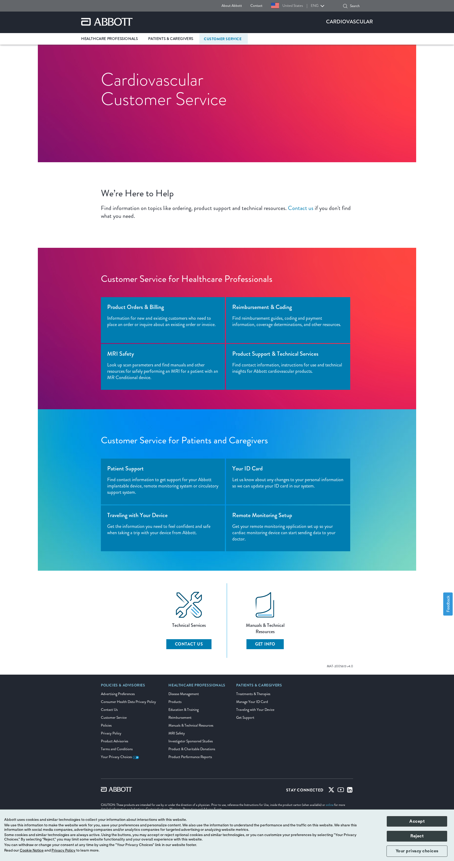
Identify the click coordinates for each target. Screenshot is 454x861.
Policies (106, 725)
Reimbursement (180, 717)
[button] (345, 6)
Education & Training (183, 709)
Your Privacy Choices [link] (117, 756)
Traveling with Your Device (255, 709)
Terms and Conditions (117, 749)
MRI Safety (176, 733)
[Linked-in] (350, 791)
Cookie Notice (32, 850)
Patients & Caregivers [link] (170, 38)
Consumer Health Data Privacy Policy (128, 701)
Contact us (300, 208)
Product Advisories (114, 741)
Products (175, 701)
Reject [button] (417, 836)
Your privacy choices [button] (417, 851)
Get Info (265, 644)
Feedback (448, 604)
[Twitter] (331, 791)
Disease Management (183, 693)
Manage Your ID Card (252, 701)
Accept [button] (417, 821)
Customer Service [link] (223, 38)
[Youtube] (340, 791)
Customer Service (114, 717)
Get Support (245, 717)
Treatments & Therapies (253, 693)
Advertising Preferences (118, 693)
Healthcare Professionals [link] (109, 38)
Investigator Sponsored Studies (190, 741)
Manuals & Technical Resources (190, 725)
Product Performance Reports (190, 756)
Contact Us (189, 644)
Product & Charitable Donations (191, 749)
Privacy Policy (111, 733)
